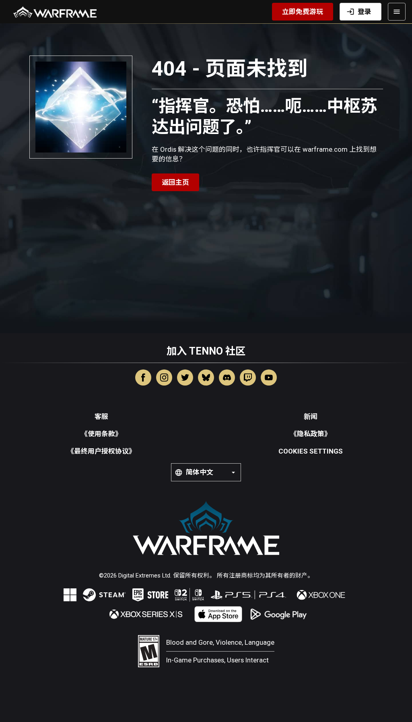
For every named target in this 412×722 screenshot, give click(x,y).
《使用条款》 (101, 434)
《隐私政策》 (310, 434)
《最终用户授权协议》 (101, 451)
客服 (101, 417)
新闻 (310, 417)
